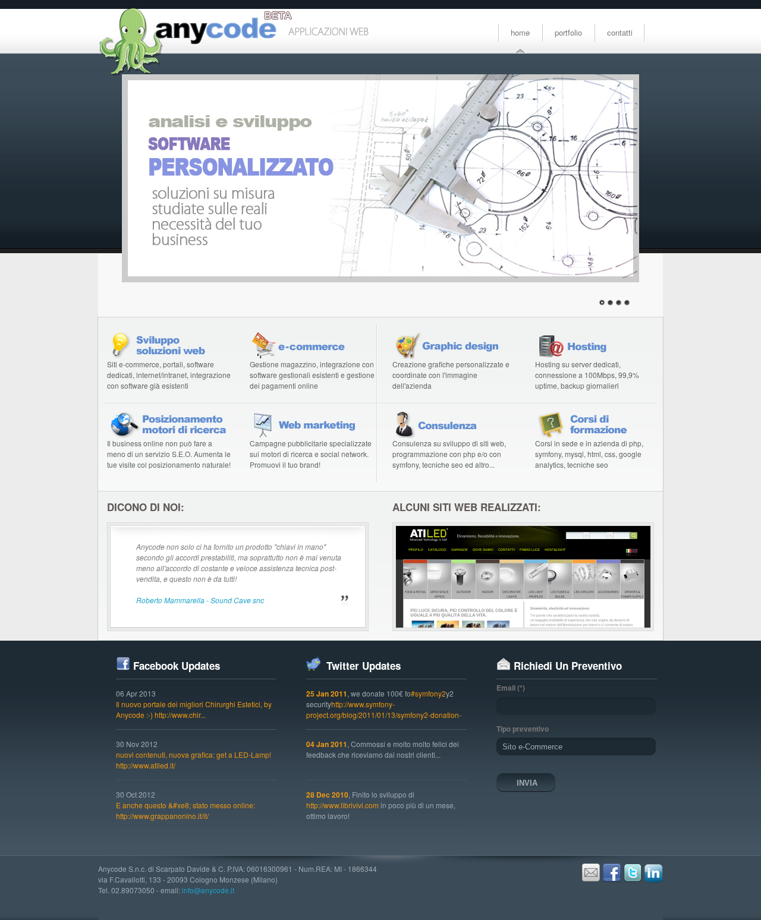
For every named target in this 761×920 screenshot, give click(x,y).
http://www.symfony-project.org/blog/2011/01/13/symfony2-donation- (383, 709)
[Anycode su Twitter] (632, 879)
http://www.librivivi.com (342, 805)
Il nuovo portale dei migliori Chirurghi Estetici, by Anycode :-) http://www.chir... (194, 709)
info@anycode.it (208, 890)
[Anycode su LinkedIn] (653, 879)
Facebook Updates (176, 666)
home (520, 32)
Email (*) (510, 687)
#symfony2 (428, 693)
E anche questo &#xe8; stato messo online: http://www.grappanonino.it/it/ (185, 810)
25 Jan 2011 (326, 693)
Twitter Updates (362, 666)
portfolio (568, 32)
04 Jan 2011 (326, 744)
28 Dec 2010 (327, 794)
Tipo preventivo (522, 728)
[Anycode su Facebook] (611, 879)
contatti (620, 32)
